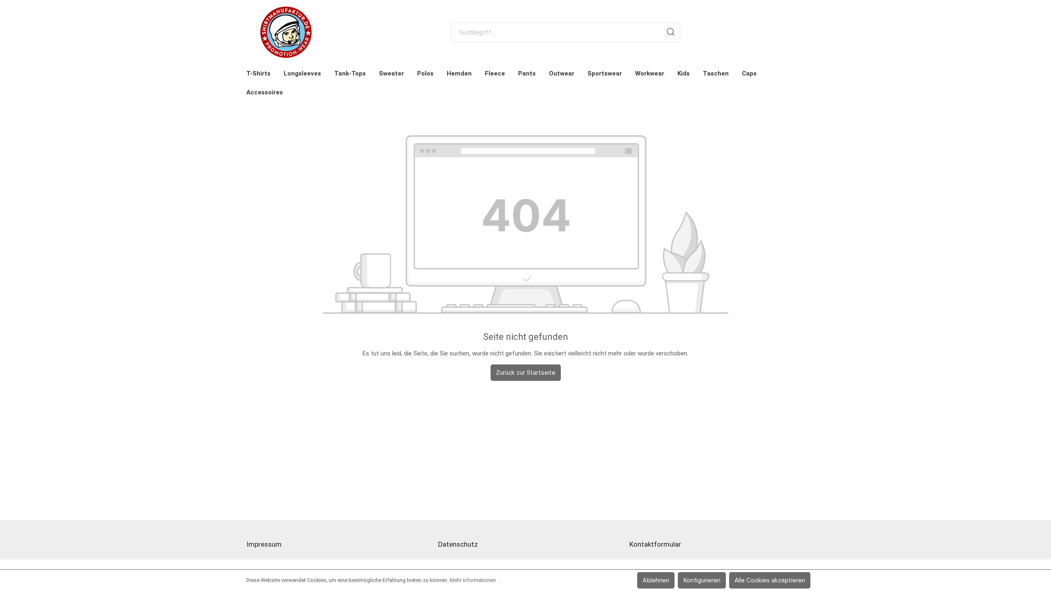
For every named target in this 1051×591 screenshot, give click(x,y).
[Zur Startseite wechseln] (286, 32)
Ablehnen (656, 580)
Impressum (264, 544)
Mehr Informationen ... (475, 580)
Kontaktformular (655, 544)
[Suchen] (671, 32)
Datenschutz (458, 544)
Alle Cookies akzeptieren (769, 580)
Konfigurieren (702, 580)
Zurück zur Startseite (525, 372)
